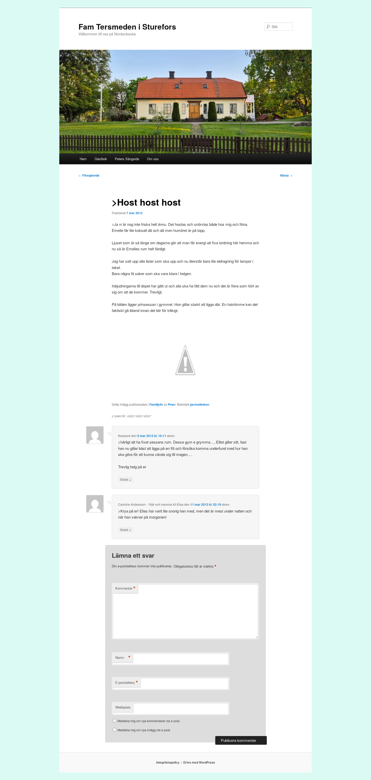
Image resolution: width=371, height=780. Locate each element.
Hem (83, 158)
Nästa (286, 175)
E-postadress (126, 682)
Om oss (153, 158)
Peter (172, 404)
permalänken (199, 404)
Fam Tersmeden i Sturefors (127, 26)
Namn (122, 657)
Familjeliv (156, 404)
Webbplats (123, 707)
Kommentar (125, 588)
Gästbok (101, 158)
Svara (125, 479)
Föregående (88, 175)
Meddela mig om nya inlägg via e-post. (144, 730)
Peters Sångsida (127, 158)
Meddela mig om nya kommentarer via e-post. (149, 721)
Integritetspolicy (167, 762)
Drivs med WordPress (199, 762)
